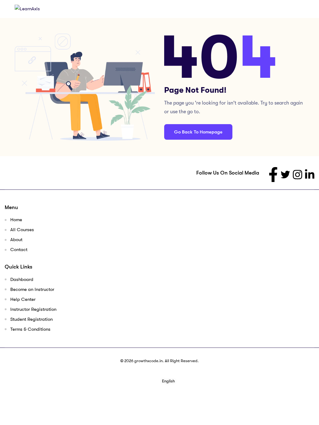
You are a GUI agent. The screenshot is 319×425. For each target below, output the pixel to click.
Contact (18, 249)
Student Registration (31, 319)
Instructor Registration (33, 309)
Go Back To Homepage (198, 132)
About (16, 239)
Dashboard (21, 279)
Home (16, 219)
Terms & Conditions (30, 329)
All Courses (22, 229)
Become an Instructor (32, 289)
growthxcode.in (148, 360)
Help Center (23, 299)
